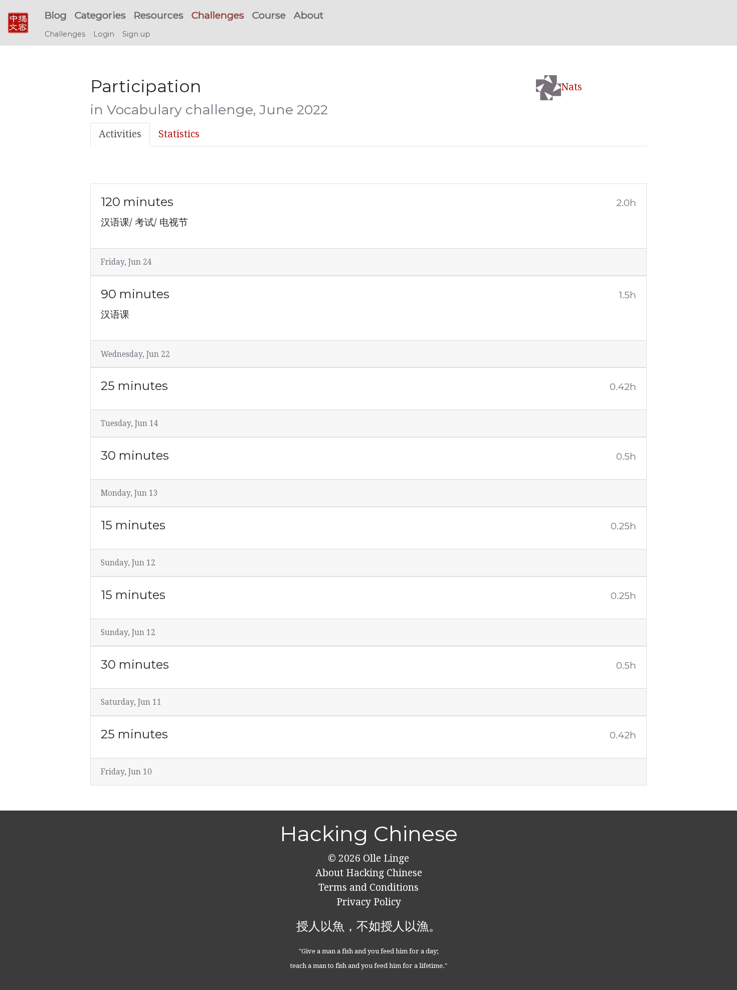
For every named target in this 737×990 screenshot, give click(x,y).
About (308, 15)
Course (269, 15)
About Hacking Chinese (368, 873)
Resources (158, 15)
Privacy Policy (368, 902)
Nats (571, 87)
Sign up (136, 34)
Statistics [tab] (179, 134)
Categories (100, 15)
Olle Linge (384, 858)
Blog (56, 15)
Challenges (218, 15)
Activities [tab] (120, 134)
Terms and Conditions (368, 887)
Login (103, 34)
